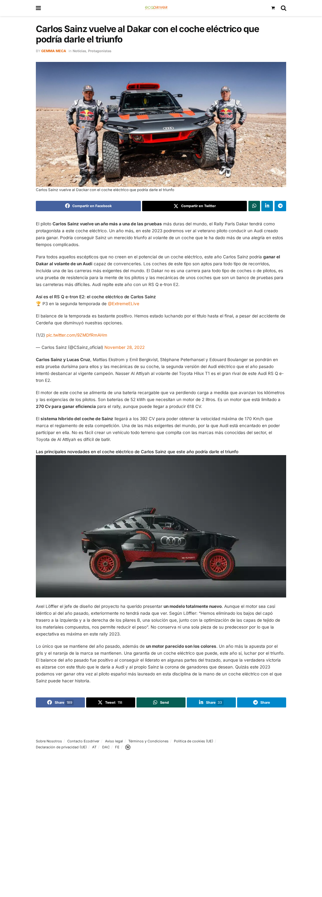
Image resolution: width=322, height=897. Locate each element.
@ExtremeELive (123, 303)
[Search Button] (283, 8)
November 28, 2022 (124, 347)
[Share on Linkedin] (267, 206)
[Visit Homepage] (156, 8)
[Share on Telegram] (280, 206)
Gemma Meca (53, 51)
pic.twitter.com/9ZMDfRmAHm (76, 335)
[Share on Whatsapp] (254, 206)
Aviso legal (114, 741)
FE (117, 747)
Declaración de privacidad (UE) (61, 747)
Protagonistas (99, 51)
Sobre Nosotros (49, 741)
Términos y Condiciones (148, 741)
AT (94, 747)
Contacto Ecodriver (83, 741)
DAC (106, 747)
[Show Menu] (38, 8)
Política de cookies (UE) (193, 741)
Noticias (79, 51)
